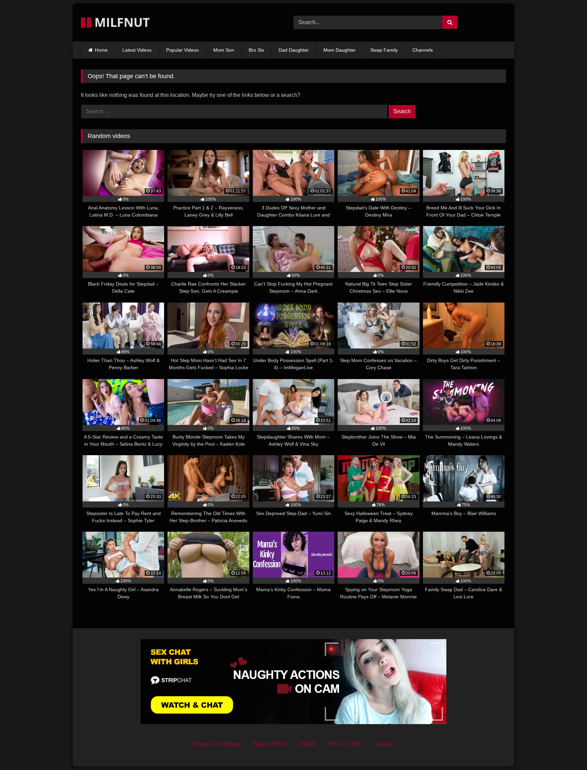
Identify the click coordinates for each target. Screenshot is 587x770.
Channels (422, 50)
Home (101, 50)
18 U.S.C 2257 (345, 744)
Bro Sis (256, 50)
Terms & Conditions (216, 744)
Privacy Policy (269, 744)
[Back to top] (565, 749)
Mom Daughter (339, 50)
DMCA (307, 744)
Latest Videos (137, 50)
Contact (384, 744)
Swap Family (384, 50)
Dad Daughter (294, 50)
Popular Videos (182, 50)
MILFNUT (120, 22)
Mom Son (223, 50)
